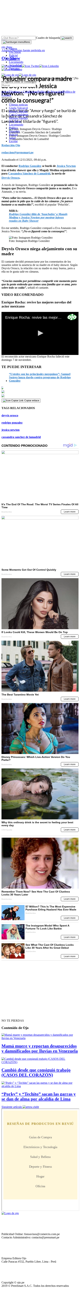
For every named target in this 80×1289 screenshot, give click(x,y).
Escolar (13, 141)
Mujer (12, 58)
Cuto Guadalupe (18, 114)
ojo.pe (5, 91)
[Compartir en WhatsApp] (40, 396)
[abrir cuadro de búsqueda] (66, 38)
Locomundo (16, 62)
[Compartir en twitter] (40, 391)
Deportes (14, 68)
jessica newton (10, 429)
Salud (12, 137)
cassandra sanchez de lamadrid (21, 437)
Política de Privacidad (50, 91)
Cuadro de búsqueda (48, 37)
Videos (13, 48)
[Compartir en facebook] (40, 387)
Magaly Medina (18, 111)
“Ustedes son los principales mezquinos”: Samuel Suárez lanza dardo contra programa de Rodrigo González (40, 377)
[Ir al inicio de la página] (10, 1014)
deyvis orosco (9, 415)
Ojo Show (15, 52)
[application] (40, 333)
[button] (40, 333)
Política (13, 127)
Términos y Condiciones (23, 91)
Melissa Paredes (18, 117)
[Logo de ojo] (10, 74)
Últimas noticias (18, 104)
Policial (13, 55)
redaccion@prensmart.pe (17, 152)
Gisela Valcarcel (18, 108)
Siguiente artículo (11, 1106)
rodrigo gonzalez (12, 422)
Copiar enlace (31, 400)
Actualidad (15, 65)
